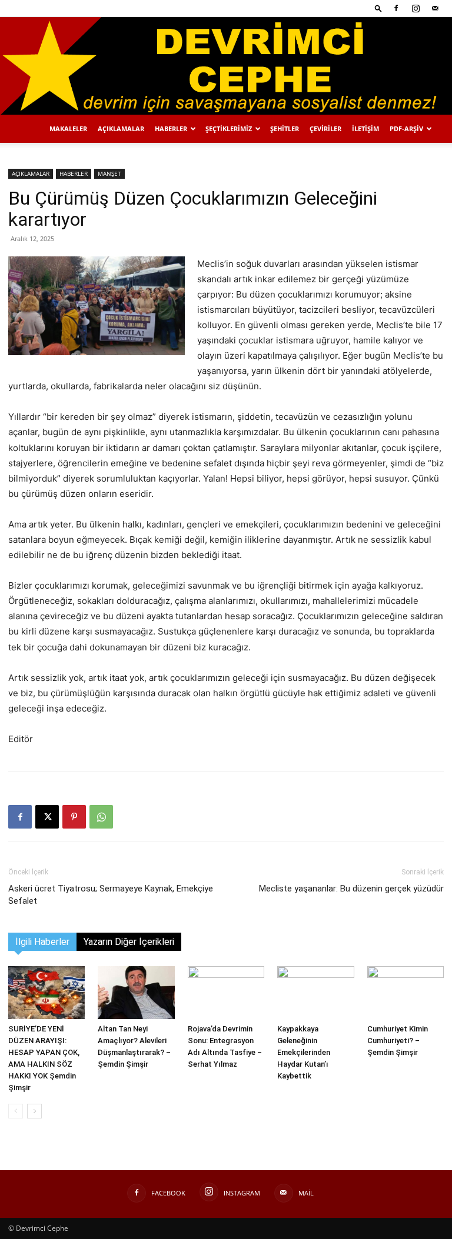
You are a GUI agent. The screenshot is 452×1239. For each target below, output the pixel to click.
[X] (47, 817)
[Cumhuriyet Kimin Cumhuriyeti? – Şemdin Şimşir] (405, 992)
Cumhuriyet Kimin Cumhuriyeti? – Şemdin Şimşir (397, 1040)
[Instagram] (415, 8)
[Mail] (435, 8)
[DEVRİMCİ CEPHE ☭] (226, 66)
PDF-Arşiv (406, 128)
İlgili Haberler (42, 941)
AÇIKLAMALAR (121, 128)
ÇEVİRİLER (325, 128)
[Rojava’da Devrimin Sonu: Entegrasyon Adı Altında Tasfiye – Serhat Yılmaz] (226, 992)
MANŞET (109, 173)
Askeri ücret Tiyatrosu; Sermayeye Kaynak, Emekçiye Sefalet (110, 894)
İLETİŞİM (365, 128)
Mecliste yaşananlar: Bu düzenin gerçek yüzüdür (351, 888)
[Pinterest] (74, 817)
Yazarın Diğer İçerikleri (129, 941)
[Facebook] (396, 8)
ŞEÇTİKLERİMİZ (228, 128)
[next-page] (34, 1111)
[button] (378, 8)
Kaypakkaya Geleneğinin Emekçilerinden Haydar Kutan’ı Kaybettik (303, 1052)
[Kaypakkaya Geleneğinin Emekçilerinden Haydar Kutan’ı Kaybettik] (315, 992)
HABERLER (171, 128)
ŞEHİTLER (284, 128)
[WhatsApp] (101, 817)
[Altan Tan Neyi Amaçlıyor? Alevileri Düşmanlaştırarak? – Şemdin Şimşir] (136, 992)
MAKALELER (68, 128)
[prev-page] (15, 1111)
